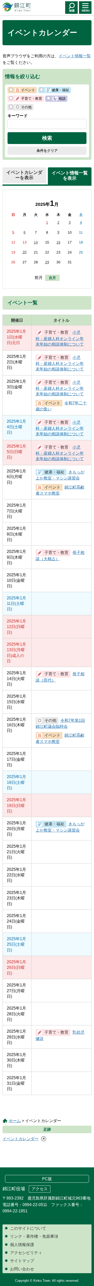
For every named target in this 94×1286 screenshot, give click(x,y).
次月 (52, 278)
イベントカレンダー (21, 1139)
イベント (28, 90)
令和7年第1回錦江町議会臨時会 (60, 723)
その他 (26, 107)
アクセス (40, 1189)
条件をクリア (47, 151)
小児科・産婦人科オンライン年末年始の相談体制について (60, 338)
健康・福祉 (60, 90)
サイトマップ (22, 1261)
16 (58, 242)
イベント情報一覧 (75, 56)
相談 (62, 99)
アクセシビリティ (26, 1253)
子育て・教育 (31, 99)
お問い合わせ (22, 1269)
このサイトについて (28, 1228)
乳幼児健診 (60, 1035)
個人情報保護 (22, 1245)
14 (36, 242)
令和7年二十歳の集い (61, 406)
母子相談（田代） (60, 677)
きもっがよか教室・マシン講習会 (60, 475)
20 (25, 252)
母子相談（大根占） (60, 555)
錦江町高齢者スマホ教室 (60, 490)
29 (47, 262)
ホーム (15, 1121)
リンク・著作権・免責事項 (34, 1236)
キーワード (18, 116)
